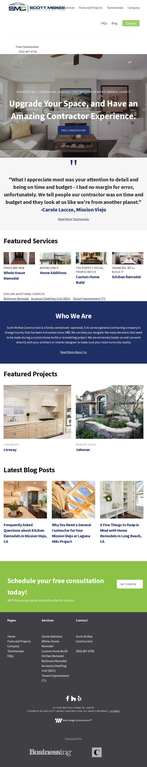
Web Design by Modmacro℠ (77, 720)
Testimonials (15, 651)
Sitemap (115, 711)
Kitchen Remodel (126, 276)
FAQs (10, 656)
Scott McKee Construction (36, 6)
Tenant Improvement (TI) (89, 299)
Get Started (128, 584)
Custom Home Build (55, 651)
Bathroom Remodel (16, 299)
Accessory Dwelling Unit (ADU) (50, 299)
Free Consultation (73, 130)
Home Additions (53, 272)
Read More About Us (73, 352)
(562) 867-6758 (27, 52)
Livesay (10, 449)
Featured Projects (19, 641)
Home (11, 636)
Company (13, 646)
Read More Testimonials (73, 219)
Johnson (83, 449)
